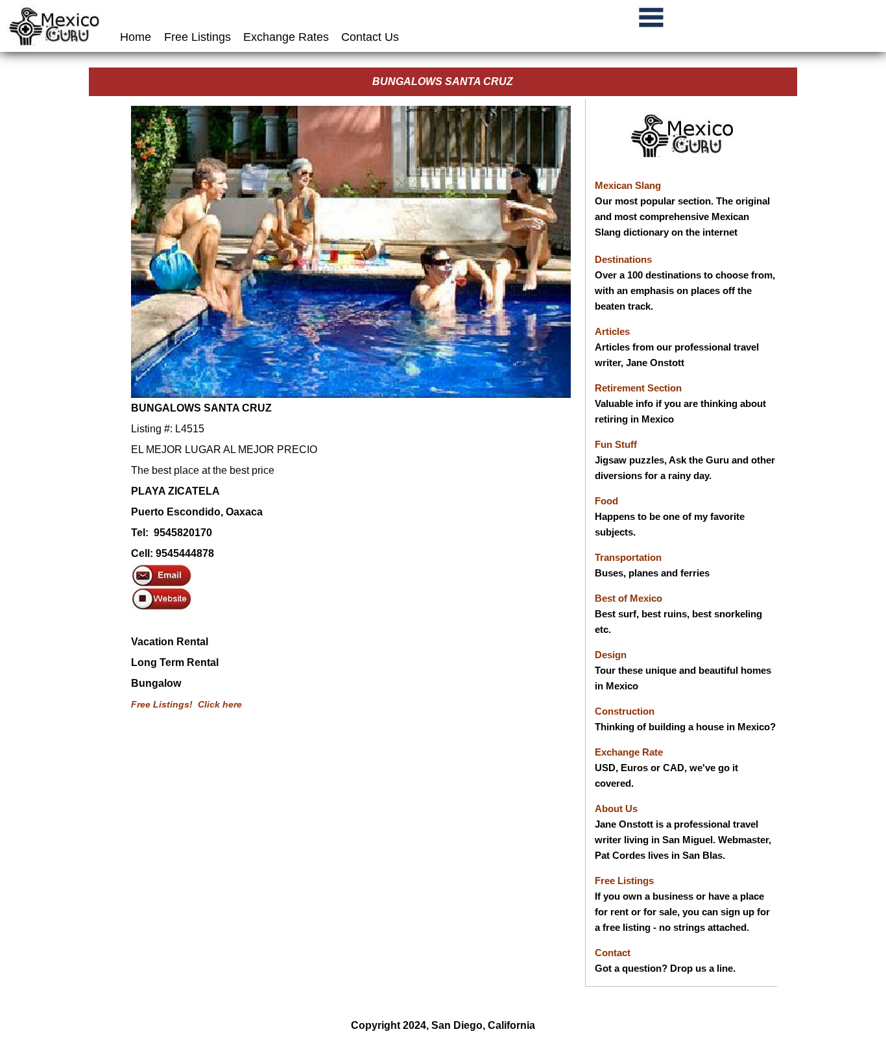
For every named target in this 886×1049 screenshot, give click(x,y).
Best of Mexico (628, 598)
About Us (616, 808)
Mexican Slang (628, 185)
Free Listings (197, 37)
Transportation (628, 557)
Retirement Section (638, 387)
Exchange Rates (286, 37)
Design (611, 654)
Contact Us (370, 37)
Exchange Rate (629, 752)
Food (606, 500)
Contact (612, 952)
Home (137, 37)
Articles (612, 331)
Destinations (623, 259)
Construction (624, 711)
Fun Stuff (616, 444)
